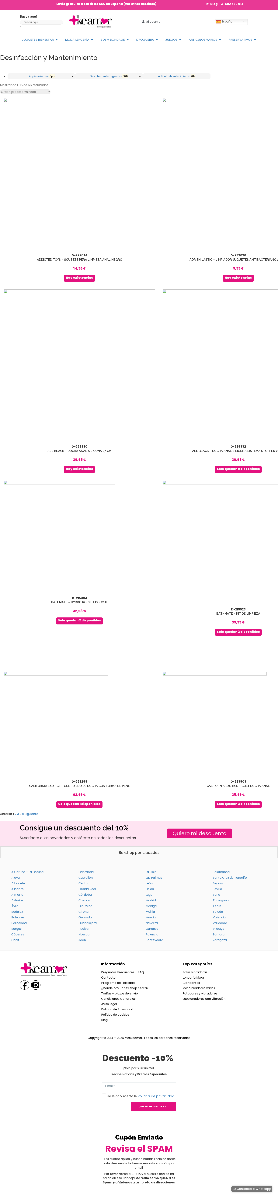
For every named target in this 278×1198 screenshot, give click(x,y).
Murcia (151, 917)
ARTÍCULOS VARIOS (203, 39)
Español (227, 21)
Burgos (16, 929)
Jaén (82, 940)
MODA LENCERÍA (77, 39)
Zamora (218, 934)
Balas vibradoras (194, 972)
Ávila (14, 906)
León (149, 883)
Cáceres (17, 934)
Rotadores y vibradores (199, 993)
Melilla (150, 912)
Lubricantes (191, 983)
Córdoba (85, 894)
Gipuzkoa (85, 906)
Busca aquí (28, 16)
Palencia (152, 934)
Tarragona (221, 900)
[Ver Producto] (79, 190)
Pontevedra (154, 940)
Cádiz (15, 940)
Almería (17, 894)
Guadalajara (87, 923)
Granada (85, 917)
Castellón (85, 877)
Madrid (151, 900)
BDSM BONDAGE (113, 39)
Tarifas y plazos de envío (119, 993)
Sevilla (217, 889)
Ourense (152, 929)
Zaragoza (220, 940)
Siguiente (31, 814)
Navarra (152, 923)
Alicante (17, 889)
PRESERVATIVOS (240, 39)
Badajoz (17, 912)
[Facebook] (24, 985)
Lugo (149, 894)
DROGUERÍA (145, 39)
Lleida (150, 889)
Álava (15, 877)
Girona (83, 912)
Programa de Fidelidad (118, 983)
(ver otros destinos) (139, 4)
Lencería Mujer (193, 977)
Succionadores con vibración (203, 999)
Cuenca (84, 900)
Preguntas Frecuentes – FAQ (122, 972)
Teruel (217, 906)
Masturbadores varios (198, 988)
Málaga (151, 906)
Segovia (218, 883)
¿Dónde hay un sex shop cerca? (124, 988)
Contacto (108, 977)
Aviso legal (109, 1004)
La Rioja (151, 872)
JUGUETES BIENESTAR (38, 39)
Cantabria (86, 872)
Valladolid (220, 923)
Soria (216, 894)
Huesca (83, 934)
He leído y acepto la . (141, 1096)
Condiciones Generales (118, 999)
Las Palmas (154, 877)
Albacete (18, 883)
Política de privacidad (156, 1096)
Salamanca (221, 872)
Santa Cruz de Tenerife (230, 877)
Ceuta (83, 883)
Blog (104, 1020)
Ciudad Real (87, 889)
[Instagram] (35, 985)
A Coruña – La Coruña (27, 872)
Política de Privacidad (117, 1009)
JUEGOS (171, 39)
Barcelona (19, 923)
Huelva (83, 929)
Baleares (17, 917)
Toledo (218, 912)
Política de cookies (115, 1014)
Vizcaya (218, 929)
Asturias (17, 900)
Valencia (219, 917)
